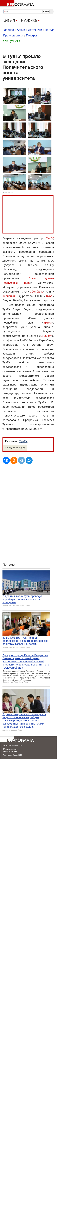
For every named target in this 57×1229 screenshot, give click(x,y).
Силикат (46, 335)
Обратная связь (9, 749)
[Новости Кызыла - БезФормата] (17, 3)
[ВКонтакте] (6, 460)
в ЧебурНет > (12, 41)
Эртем (47, 322)
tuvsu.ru (11, 192)
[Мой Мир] (29, 460)
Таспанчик (9, 296)
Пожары (31, 35)
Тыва (49, 296)
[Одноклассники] (13, 460)
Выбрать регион (10, 751)
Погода (50, 29)
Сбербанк (36, 291)
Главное (8, 29)
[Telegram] (21, 460)
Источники (35, 29)
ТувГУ (49, 238)
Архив (21, 29)
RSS (20, 755)
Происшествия (13, 35)
